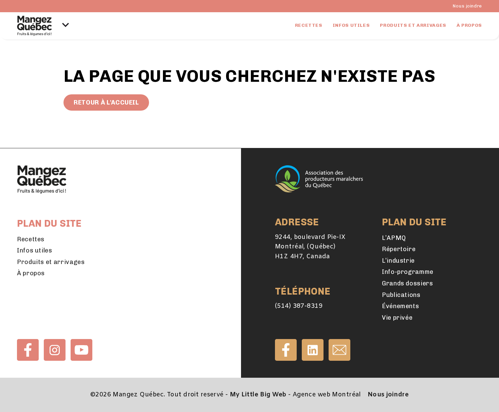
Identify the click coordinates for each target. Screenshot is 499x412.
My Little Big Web (258, 395)
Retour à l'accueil (106, 102)
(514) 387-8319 (298, 306)
